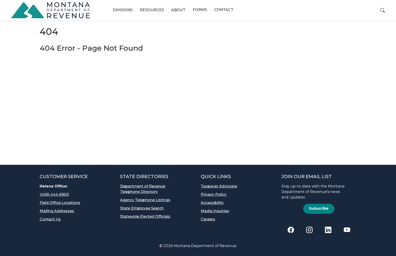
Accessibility (212, 203)
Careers (208, 219)
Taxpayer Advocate (219, 186)
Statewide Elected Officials (145, 216)
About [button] (178, 10)
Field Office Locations (60, 203)
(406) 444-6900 (54, 194)
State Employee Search (142, 208)
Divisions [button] (122, 10)
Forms (200, 10)
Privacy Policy (213, 194)
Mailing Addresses (57, 211)
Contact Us (50, 219)
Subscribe (319, 208)
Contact (223, 10)
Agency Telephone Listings (145, 200)
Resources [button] (152, 10)
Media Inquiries (215, 211)
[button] (382, 10)
